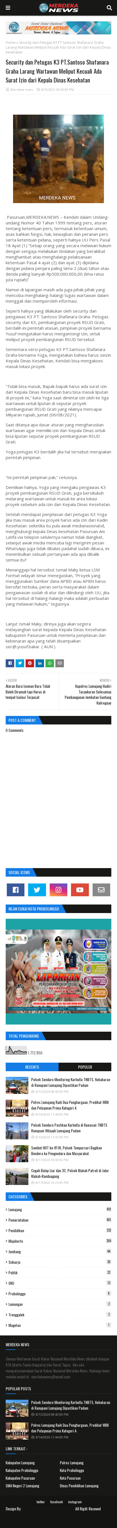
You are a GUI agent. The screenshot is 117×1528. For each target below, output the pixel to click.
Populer (85, 1067)
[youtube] (80, 889)
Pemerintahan (60, 1220)
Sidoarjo (59, 1262)
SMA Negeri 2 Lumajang (22, 1485)
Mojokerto (60, 1241)
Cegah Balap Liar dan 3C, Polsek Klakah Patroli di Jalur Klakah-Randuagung (70, 1173)
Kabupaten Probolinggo (22, 1470)
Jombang (59, 1251)
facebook (56, 1501)
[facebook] (15, 889)
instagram (75, 1501)
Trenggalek (59, 1315)
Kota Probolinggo (72, 1470)
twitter (41, 1501)
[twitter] (37, 889)
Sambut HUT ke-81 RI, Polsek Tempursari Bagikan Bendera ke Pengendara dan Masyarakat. (66, 1150)
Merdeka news (22, 89)
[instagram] (58, 889)
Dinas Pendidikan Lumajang (79, 1485)
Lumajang (60, 1209)
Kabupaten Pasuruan (20, 1478)
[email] (101, 889)
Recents (32, 1067)
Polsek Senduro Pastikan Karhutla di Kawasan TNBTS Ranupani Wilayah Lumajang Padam (69, 1127)
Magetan (59, 1325)
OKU (59, 1283)
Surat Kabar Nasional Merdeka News (47, 1509)
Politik (59, 1272)
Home (11, 42)
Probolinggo (59, 1293)
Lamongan (59, 1304)
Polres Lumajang (71, 1462)
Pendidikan (60, 1230)
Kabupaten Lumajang (20, 1462)
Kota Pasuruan (70, 1478)
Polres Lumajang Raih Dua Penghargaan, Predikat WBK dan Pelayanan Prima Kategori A (70, 1105)
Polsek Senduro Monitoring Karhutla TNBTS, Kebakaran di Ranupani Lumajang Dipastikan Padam (70, 1082)
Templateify (66, 1520)
